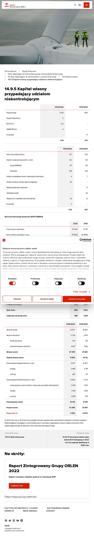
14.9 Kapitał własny (70, 77)
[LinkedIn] (13, 520)
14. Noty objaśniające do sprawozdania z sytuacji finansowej (32, 77)
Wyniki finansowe (29, 71)
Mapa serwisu (30, 511)
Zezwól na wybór (47, 299)
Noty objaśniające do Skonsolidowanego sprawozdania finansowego (35, 74)
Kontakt (50, 511)
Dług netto (10, 413)
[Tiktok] (21, 520)
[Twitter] (9, 520)
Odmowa (17, 299)
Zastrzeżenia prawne (58, 508)
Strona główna (10, 71)
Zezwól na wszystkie (77, 299)
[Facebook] (6, 520)
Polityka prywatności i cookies (21, 508)
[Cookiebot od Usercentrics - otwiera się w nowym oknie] (81, 240)
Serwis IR (9, 511)
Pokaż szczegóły (80, 292)
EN (80, 5)
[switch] (35, 283)
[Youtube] (17, 520)
